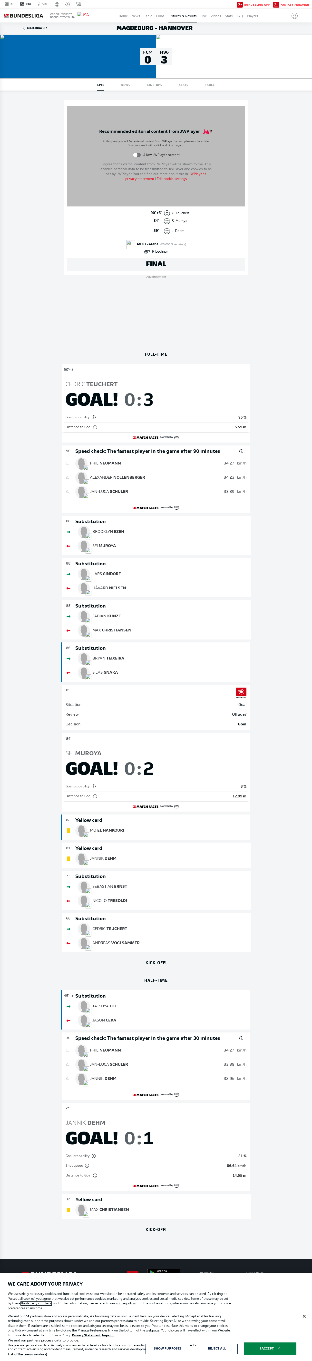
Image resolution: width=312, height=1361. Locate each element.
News (136, 15)
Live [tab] (100, 84)
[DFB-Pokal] (57, 4)
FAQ (240, 15)
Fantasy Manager (295, 4)
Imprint (108, 1335)
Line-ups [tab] (154, 84)
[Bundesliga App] (240, 4)
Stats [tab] (183, 84)
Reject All (217, 1348)
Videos (216, 15)
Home (123, 15)
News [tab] (125, 84)
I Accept (267, 1348)
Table (148, 15)
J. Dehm (178, 231)
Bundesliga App (257, 4)
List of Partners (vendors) (27, 1354)
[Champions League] (67, 4)
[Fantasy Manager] (276, 4)
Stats (229, 15)
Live (204, 15)
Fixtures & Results (182, 15)
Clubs (160, 15)
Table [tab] (210, 84)
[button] (293, 15)
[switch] (137, 155)
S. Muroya (179, 221)
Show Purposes (168, 1348)
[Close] (304, 1316)
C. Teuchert (180, 213)
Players (252, 15)
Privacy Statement (86, 1335)
